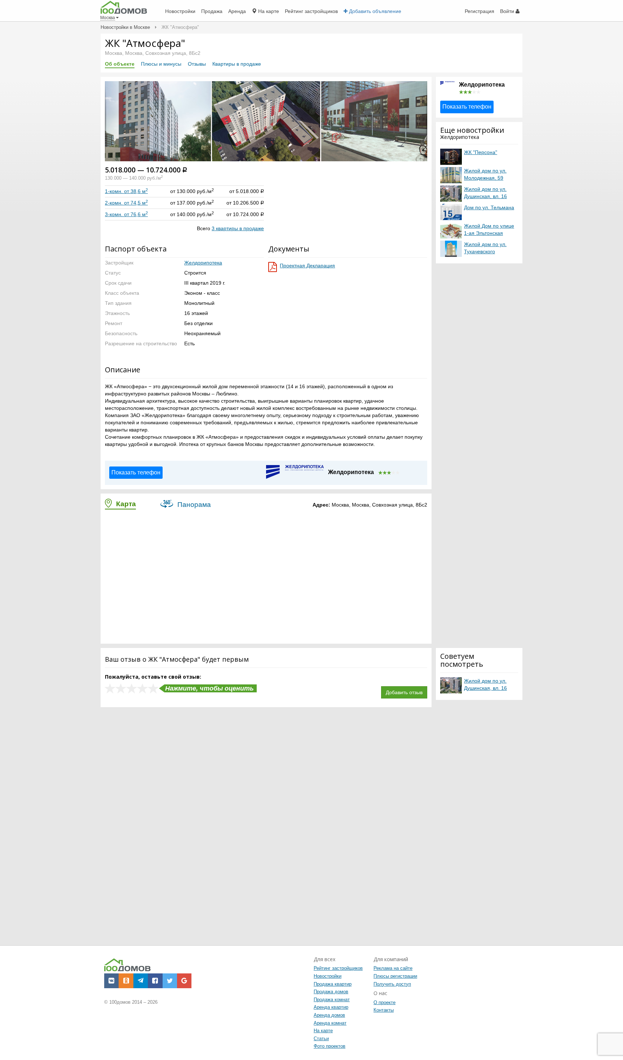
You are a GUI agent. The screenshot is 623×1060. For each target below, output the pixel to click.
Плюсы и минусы (161, 64)
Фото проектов (329, 1046)
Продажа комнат (332, 999)
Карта (125, 504)
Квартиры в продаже (236, 64)
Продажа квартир (333, 984)
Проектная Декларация (307, 265)
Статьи (321, 1038)
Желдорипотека (203, 263)
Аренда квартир (331, 1007)
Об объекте (119, 64)
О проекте (385, 1002)
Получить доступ (392, 984)
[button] (111, 120)
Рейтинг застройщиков (338, 968)
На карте (323, 1030)
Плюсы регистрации (395, 976)
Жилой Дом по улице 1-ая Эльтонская (489, 229)
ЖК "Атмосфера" (145, 43)
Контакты (384, 1010)
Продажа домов (331, 991)
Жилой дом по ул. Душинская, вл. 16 (485, 192)
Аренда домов (329, 1015)
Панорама (193, 504)
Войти (508, 11)
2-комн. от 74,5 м (126, 203)
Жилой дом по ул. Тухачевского (485, 247)
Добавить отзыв (404, 692)
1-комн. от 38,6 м (126, 191)
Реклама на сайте (393, 968)
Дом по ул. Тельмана (489, 207)
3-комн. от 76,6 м (126, 214)
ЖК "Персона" (480, 152)
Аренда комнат (330, 1023)
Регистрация (479, 11)
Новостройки (327, 976)
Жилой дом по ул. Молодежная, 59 (485, 174)
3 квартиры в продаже (238, 228)
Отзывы (197, 64)
